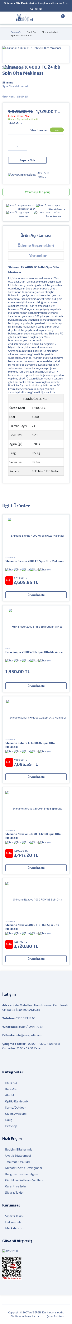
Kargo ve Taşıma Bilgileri (22, 1174)
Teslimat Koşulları (17, 1161)
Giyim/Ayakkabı (15, 1113)
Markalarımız (14, 1228)
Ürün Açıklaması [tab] (36, 235)
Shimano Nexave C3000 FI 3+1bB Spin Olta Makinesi (33, 835)
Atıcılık (10, 1095)
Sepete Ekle (28, 160)
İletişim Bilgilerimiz (18, 1149)
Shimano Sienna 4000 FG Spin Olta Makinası (34, 561)
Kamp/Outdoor (15, 1107)
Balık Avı (31, 32)
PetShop (11, 1126)
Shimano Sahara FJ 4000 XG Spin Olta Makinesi (30, 744)
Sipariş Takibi (14, 1192)
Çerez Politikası (55, 1316)
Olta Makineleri (50, 32)
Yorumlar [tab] (38, 255)
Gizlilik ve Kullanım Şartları (24, 1180)
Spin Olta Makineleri (21, 35)
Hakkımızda (13, 1222)
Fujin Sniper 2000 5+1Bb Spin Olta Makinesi (34, 652)
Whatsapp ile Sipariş (37, 191)
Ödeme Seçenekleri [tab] (36, 245)
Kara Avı (11, 1089)
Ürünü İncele (36, 594)
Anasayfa (16, 32)
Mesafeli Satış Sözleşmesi (23, 1168)
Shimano (7, 82)
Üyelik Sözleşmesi (18, 1155)
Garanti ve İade (15, 1186)
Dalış (8, 1119)
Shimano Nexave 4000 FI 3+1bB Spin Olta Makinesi (32, 926)
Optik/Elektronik (16, 1101)
